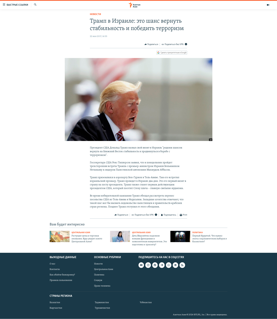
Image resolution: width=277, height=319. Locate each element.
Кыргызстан (56, 308)
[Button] (151, 44)
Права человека (102, 286)
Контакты (55, 269)
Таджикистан (102, 302)
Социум (98, 280)
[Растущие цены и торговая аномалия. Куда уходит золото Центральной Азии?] (60, 236)
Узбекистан (146, 302)
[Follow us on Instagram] (148, 265)
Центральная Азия (81, 233)
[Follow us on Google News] (175, 265)
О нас (52, 264)
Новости (95, 14)
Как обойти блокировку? (62, 275)
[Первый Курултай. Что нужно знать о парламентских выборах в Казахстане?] (180, 236)
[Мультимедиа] (268, 5)
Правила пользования (61, 280)
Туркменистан (102, 308)
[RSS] (182, 265)
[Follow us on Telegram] (161, 265)
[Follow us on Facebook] (155, 265)
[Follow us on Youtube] (141, 265)
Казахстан (55, 302)
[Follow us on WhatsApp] (168, 265)
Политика (197, 233)
